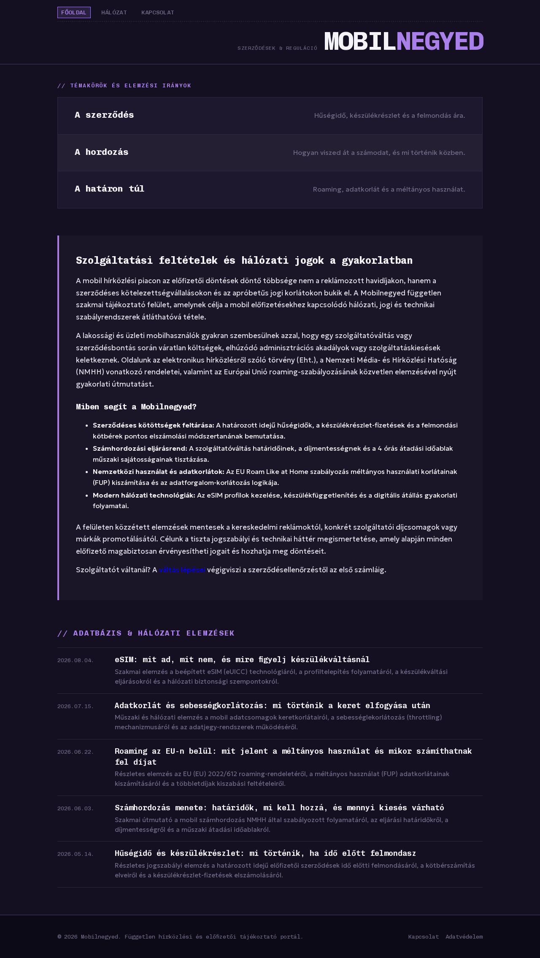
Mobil (403, 41)
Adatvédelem (464, 936)
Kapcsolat (157, 12)
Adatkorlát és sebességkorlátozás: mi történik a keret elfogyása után (272, 705)
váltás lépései (182, 570)
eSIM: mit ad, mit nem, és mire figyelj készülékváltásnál (242, 659)
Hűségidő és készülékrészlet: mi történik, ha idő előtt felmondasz (265, 853)
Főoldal (74, 12)
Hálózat (114, 12)
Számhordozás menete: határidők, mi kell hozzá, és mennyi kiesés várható (279, 807)
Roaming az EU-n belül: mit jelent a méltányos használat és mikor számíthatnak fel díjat (293, 757)
